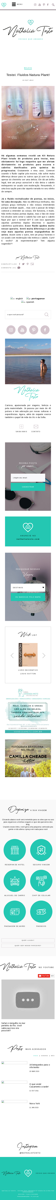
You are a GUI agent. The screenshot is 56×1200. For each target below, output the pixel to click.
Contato (35, 431)
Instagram (35, 4)
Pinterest (44, 4)
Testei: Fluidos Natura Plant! (28, 75)
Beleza (28, 68)
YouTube (39, 4)
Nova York (34, 1103)
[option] (28, 659)
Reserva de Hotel (15, 865)
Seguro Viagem (41, 865)
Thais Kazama (32, 1194)
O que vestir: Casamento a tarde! (39, 1085)
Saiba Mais (21, 431)
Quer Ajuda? (28, 940)
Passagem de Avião (14, 926)
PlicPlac (35, 1196)
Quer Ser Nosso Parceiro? (28, 945)
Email (32, 264)
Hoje (35, 1055)
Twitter (23, 264)
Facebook (47, 4)
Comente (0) (8, 268)
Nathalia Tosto (29, 258)
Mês (53, 1055)
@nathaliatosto (30, 1153)
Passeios (41, 926)
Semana (44, 1055)
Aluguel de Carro (14, 895)
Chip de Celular (41, 895)
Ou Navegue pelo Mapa (28, 597)
